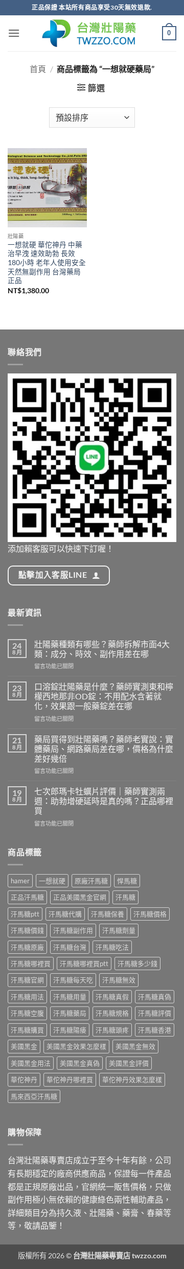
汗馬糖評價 (154, 1013)
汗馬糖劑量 (118, 930)
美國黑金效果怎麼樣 (76, 1046)
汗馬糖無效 (118, 980)
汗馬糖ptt (25, 914)
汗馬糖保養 (107, 914)
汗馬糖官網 (27, 980)
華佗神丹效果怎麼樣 (132, 1079)
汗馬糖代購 (65, 914)
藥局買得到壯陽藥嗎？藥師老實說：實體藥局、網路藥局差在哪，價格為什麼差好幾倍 (103, 748)
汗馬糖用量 (69, 997)
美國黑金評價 (129, 1063)
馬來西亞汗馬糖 (34, 1096)
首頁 (38, 69)
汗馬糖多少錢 (137, 963)
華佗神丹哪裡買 (70, 1079)
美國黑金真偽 (80, 1063)
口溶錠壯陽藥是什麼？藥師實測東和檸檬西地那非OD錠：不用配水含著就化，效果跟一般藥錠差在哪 (103, 696)
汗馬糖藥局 (69, 1013)
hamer (20, 881)
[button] (14, 32)
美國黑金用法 (31, 1063)
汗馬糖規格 (112, 1013)
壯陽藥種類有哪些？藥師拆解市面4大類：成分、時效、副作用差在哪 (102, 649)
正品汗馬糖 (27, 897)
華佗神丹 (24, 1079)
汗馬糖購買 (27, 1030)
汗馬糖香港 (154, 1030)
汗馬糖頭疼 (112, 1030)
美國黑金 (24, 1046)
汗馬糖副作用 (73, 930)
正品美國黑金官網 (79, 897)
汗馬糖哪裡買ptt (84, 963)
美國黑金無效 (135, 1046)
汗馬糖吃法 (112, 947)
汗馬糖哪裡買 (31, 963)
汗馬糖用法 (27, 997)
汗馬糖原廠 (27, 947)
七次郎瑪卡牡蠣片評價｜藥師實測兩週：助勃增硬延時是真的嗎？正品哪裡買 (103, 800)
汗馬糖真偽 (154, 997)
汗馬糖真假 (112, 997)
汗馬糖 (125, 897)
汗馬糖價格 (150, 914)
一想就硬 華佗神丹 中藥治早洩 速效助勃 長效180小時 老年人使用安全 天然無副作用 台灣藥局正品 (47, 263)
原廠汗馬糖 (91, 881)
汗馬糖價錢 (27, 930)
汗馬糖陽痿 (69, 1030)
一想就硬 (52, 881)
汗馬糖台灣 (69, 947)
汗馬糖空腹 (27, 1013)
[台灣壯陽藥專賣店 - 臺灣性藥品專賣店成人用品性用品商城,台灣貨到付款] (92, 33)
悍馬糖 (127, 881)
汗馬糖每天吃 (73, 980)
